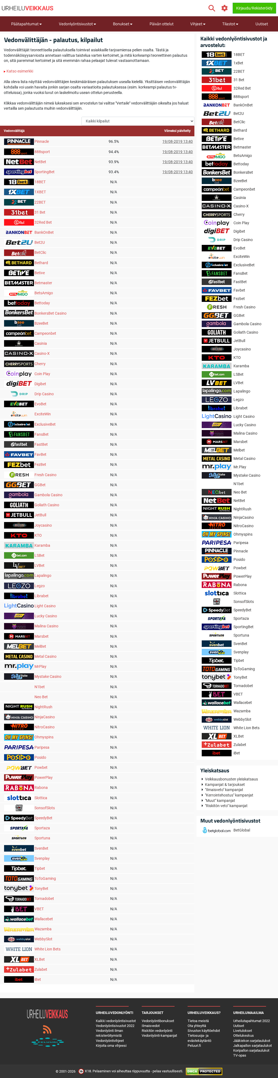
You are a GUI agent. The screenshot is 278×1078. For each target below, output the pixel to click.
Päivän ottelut (161, 24)
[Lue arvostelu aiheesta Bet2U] (19, 242)
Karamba (42, 545)
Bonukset (121, 24)
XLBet (39, 959)
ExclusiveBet (45, 424)
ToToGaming (45, 878)
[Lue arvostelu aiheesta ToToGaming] (19, 878)
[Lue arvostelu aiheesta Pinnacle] (19, 141)
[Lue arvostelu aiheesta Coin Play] (19, 373)
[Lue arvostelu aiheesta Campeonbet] (19, 333)
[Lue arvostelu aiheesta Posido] (19, 757)
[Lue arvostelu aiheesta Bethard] (19, 262)
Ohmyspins (43, 737)
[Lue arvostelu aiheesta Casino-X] (19, 353)
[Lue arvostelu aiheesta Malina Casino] (19, 626)
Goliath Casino (46, 505)
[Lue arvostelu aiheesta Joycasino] (19, 525)
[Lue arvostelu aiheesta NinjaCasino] (19, 717)
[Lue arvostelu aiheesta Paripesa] (19, 747)
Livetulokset (242, 1031)
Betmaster (43, 283)
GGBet (40, 485)
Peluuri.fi (194, 1046)
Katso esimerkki (19, 71)
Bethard (41, 263)
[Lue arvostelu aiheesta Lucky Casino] (19, 616)
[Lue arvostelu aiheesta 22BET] (19, 202)
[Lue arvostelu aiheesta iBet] (19, 979)
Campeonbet (45, 333)
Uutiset (261, 24)
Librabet (41, 596)
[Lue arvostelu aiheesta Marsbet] (19, 636)
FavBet (40, 454)
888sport (42, 152)
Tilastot (229, 24)
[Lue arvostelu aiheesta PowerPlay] (19, 777)
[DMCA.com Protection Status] (204, 1071)
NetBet (40, 162)
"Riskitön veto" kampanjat (226, 806)
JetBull (40, 515)
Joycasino (43, 525)
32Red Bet (43, 222)
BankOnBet (44, 232)
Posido (40, 757)
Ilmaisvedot (151, 1026)
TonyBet (41, 888)
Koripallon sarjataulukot (251, 1050)
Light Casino (45, 606)
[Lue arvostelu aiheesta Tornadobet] (19, 898)
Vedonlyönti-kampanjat (159, 1035)
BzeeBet (41, 323)
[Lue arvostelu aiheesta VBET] (19, 908)
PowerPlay (43, 777)
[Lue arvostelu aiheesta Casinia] (19, 343)
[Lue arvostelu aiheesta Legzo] (19, 585)
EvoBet (40, 404)
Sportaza (42, 828)
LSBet (39, 555)
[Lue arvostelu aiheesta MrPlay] (19, 666)
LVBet (39, 565)
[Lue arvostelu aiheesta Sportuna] (19, 838)
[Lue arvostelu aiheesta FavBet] (19, 454)
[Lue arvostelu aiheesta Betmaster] (19, 282)
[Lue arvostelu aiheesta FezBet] (19, 464)
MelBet (40, 646)
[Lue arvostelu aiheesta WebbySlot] (19, 939)
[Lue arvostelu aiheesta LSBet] (19, 555)
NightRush (43, 707)
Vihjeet (196, 24)
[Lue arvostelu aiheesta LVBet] (19, 565)
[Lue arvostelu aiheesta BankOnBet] (19, 232)
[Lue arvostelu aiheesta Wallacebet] (19, 918)
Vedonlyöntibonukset (158, 1021)
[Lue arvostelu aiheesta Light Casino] (19, 605)
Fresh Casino (45, 475)
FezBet (40, 464)
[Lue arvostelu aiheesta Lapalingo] (19, 575)
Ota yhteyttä (197, 1026)
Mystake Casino (47, 676)
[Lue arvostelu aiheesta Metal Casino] (19, 656)
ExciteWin (42, 414)
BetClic (40, 252)
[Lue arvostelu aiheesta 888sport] (19, 151)
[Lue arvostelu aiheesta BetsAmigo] (19, 292)
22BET (40, 202)
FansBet (41, 434)
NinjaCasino (44, 717)
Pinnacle (41, 141)
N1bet (39, 687)
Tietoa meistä (198, 1021)
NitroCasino (44, 727)
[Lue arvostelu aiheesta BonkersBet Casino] (19, 313)
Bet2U (39, 242)
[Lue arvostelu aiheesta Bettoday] (19, 303)
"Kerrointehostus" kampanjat (229, 795)
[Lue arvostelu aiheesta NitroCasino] (19, 727)
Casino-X (42, 353)
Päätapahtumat (25, 24)
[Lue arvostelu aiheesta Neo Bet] (19, 696)
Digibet (40, 384)
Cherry (40, 364)
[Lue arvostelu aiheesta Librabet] (19, 595)
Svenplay (42, 858)
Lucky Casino (45, 616)
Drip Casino (44, 394)
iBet (37, 979)
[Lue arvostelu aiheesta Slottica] (19, 797)
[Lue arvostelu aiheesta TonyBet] (19, 888)
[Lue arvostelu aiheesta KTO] (19, 535)
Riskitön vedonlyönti (157, 1031)
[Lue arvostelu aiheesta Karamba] (19, 545)
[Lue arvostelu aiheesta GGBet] (19, 484)
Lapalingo (42, 575)
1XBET (40, 192)
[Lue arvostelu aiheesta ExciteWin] (19, 414)
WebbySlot (43, 939)
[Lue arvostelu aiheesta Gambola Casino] (19, 494)
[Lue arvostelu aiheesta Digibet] (19, 383)
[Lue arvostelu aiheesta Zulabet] (19, 969)
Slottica (40, 798)
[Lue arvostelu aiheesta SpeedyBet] (19, 817)
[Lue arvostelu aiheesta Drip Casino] (19, 393)
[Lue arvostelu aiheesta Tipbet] (19, 868)
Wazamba (43, 929)
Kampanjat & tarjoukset (225, 784)
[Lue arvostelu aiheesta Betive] (19, 272)
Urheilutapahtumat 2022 (251, 1021)
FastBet (41, 444)
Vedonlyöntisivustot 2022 (115, 1026)
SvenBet (41, 848)
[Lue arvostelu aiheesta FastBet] (19, 444)
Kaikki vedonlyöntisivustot (116, 1021)
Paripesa (41, 747)
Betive (39, 273)
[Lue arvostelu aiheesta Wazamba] (19, 929)
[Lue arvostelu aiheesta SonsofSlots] (19, 807)
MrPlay (40, 666)
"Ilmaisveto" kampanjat (224, 790)
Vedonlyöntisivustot (76, 24)
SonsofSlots (44, 808)
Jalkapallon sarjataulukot (252, 1046)
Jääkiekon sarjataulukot (251, 1041)
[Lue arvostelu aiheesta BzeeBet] (19, 323)
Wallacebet (43, 919)
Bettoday (42, 303)
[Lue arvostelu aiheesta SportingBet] (19, 171)
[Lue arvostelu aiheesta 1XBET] (19, 191)
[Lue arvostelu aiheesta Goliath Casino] (19, 504)
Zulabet (40, 969)
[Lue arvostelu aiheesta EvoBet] (19, 404)
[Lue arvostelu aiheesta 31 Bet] (19, 212)
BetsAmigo (43, 293)
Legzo (39, 586)
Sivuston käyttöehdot (204, 1031)
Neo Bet (41, 697)
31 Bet (39, 212)
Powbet (41, 767)
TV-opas (239, 1055)
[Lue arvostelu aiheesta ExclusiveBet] (19, 424)
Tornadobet (44, 898)
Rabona (41, 787)
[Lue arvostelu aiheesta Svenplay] (19, 858)
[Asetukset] (224, 8)
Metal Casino (45, 656)
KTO (38, 535)
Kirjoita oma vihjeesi (111, 1046)
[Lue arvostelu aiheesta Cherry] (19, 363)
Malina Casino (46, 626)
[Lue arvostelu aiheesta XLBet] (19, 959)
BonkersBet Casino (50, 313)
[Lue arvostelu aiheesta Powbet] (19, 767)
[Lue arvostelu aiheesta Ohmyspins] (19, 737)
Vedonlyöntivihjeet (110, 1041)
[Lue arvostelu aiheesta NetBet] (19, 161)
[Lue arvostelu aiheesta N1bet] (19, 686)
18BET (40, 182)
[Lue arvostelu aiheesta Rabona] (19, 787)
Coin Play (42, 374)
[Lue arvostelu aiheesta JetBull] (19, 515)
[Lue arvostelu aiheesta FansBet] (19, 434)
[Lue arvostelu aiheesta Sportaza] (19, 828)
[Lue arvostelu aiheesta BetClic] (19, 252)
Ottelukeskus (243, 1035)
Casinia (40, 343)
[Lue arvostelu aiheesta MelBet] (19, 646)
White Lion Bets (47, 949)
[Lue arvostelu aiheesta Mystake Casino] (19, 676)
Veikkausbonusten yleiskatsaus (231, 779)
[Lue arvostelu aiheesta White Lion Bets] (19, 949)
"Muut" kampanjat (220, 800)
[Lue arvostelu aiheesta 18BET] (19, 181)
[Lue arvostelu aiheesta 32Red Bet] (19, 222)
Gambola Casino (48, 495)
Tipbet (39, 868)
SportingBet (44, 172)
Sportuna (42, 838)
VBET (39, 909)
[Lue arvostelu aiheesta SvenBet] (19, 848)
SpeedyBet (43, 818)
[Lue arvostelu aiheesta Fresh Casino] (19, 474)
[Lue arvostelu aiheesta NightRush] (19, 706)
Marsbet (41, 636)
